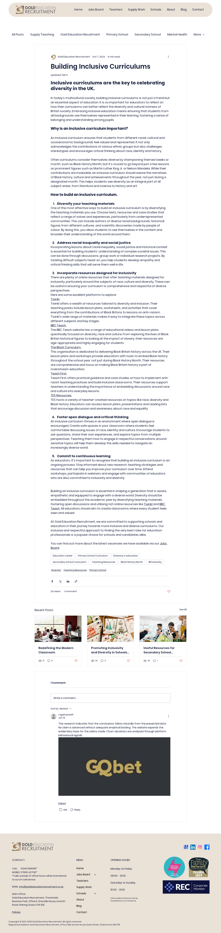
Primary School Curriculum (93, 555)
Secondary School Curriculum (69, 562)
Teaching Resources (103, 562)
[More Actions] (168, 716)
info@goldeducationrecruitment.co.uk (41, 886)
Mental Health (177, 34)
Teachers (82, 881)
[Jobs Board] (95, 874)
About (80, 899)
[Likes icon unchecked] (60, 810)
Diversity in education (125, 555)
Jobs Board (83, 874)
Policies (16, 912)
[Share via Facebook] (52, 581)
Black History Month (132, 562)
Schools (81, 893)
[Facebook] (207, 847)
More (197, 34)
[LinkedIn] (192, 847)
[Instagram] (199, 847)
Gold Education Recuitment (80, 34)
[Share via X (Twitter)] (60, 581)
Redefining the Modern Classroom (56, 650)
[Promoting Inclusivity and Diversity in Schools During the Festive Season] (110, 629)
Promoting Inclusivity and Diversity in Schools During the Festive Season (109, 650)
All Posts (18, 34)
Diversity (56, 570)
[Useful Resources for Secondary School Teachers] (163, 629)
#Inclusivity (155, 562)
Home (80, 868)
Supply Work (84, 887)
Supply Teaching (42, 34)
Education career (62, 555)
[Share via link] (75, 581)
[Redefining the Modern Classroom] (58, 629)
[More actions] (168, 57)
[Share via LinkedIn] (68, 581)
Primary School (117, 34)
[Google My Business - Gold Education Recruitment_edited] (185, 847)
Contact (81, 912)
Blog (79, 906)
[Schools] (95, 893)
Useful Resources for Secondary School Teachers (159, 650)
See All (183, 609)
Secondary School (148, 34)
